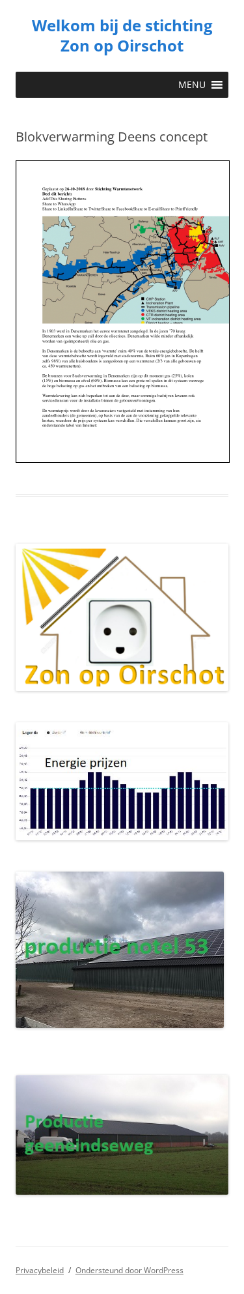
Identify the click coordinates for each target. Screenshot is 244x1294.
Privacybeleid (40, 1270)
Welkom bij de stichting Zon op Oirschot (122, 36)
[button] (192, 85)
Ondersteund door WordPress (129, 1270)
